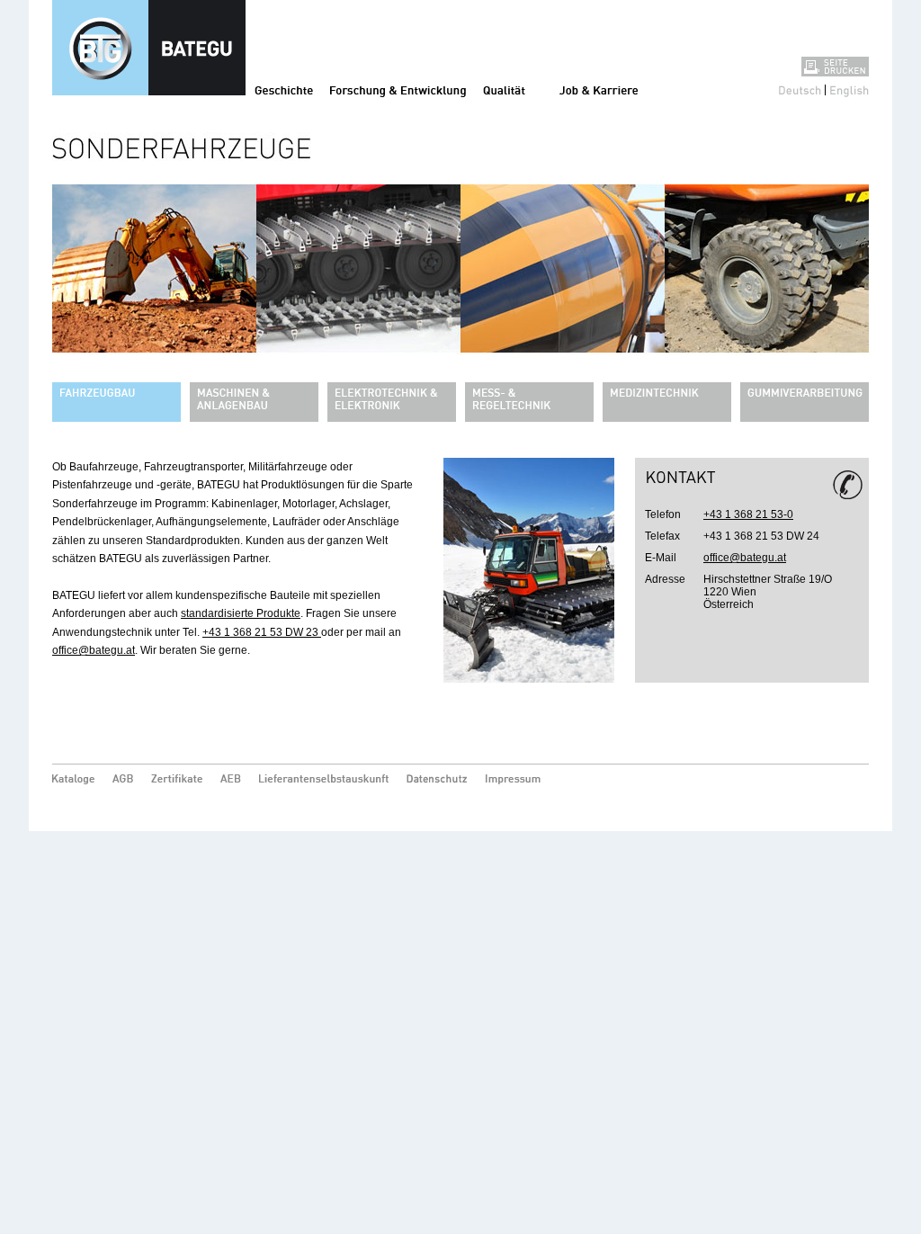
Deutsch (800, 90)
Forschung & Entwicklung (398, 90)
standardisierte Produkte (240, 613)
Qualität (504, 90)
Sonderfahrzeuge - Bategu (149, 47)
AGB (122, 779)
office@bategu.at (93, 650)
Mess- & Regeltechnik (529, 402)
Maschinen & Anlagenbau (254, 402)
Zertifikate (176, 779)
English (849, 90)
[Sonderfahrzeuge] (460, 238)
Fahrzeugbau (116, 402)
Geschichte (284, 90)
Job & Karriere (598, 90)
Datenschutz (437, 779)
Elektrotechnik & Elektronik (391, 402)
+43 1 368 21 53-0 (748, 514)
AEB (230, 779)
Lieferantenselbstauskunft (324, 779)
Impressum (516, 779)
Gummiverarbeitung (804, 402)
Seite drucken (835, 66)
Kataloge (73, 779)
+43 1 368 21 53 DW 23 (261, 632)
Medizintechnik (667, 402)
